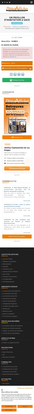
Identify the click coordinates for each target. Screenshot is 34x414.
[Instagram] (9, 2)
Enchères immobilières (20, 26)
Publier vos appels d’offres (11, 342)
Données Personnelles (10, 276)
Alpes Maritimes (8, 352)
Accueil (7, 26)
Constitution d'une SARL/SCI (12, 291)
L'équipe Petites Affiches (10, 271)
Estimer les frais (18, 80)
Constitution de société (10, 366)
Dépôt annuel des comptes (11, 374)
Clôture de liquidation (9, 301)
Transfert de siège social (10, 306)
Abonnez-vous (18, 137)
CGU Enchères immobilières (11, 333)
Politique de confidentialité (25, 388)
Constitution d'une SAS (10, 293)
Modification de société (10, 369)
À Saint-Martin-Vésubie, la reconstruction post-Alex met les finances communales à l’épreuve (17, 189)
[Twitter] (2, 2)
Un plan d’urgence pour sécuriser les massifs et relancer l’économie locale (17, 221)
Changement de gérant (10, 303)
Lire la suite (26, 200)
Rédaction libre (7, 311)
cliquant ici (13, 57)
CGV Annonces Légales (10, 316)
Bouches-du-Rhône (9, 357)
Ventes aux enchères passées (12, 328)
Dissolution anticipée (9, 298)
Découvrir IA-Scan (18, 168)
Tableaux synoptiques (9, 261)
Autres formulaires (8, 313)
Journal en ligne (7, 259)
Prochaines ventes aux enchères (13, 325)
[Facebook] (5, 2)
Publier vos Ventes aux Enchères (13, 331)
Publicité (5, 266)
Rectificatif (6, 308)
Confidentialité (7, 279)
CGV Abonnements (8, 281)
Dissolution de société (10, 371)
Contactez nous (7, 269)
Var (4, 354)
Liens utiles (6, 274)
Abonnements (7, 264)
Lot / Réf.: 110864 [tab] (17, 37)
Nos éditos (6, 383)
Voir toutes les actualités (17, 236)
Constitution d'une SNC (10, 296)
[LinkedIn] (7, 2)
